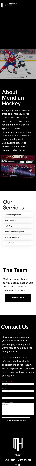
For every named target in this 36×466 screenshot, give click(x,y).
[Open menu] (31, 5)
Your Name (7, 382)
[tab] (18, 214)
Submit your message (16, 420)
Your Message (8, 402)
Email (4, 388)
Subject (5, 395)
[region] (18, 64)
